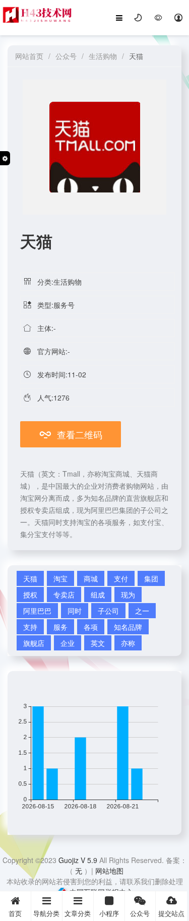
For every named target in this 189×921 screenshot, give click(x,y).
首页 (15, 913)
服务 (60, 627)
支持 (30, 627)
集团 (151, 578)
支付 (121, 578)
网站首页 (29, 56)
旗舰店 (33, 643)
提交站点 (171, 913)
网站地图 (109, 871)
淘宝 (60, 578)
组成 (98, 594)
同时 (75, 611)
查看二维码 (70, 434)
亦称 (128, 643)
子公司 (108, 611)
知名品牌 (128, 627)
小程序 (109, 913)
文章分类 (78, 913)
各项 (91, 627)
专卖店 (64, 594)
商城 (91, 578)
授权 (30, 594)
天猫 (30, 578)
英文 (98, 643)
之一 (142, 611)
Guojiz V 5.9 (78, 860)
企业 (67, 643)
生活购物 (103, 56)
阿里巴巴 (37, 611)
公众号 (66, 56)
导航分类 (46, 913)
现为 (128, 594)
